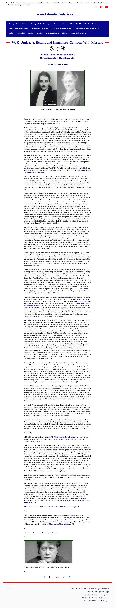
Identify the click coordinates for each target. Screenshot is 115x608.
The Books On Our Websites (40, 28)
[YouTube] (106, 7)
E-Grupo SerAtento (52, 33)
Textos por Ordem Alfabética (18, 24)
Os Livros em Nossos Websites (62, 28)
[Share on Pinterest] (63, 577)
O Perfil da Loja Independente (31, 2)
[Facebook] (96, 7)
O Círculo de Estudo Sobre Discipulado (73, 2)
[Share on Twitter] (49, 577)
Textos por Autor (59, 24)
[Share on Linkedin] (69, 577)
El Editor (40, 33)
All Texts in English (75, 24)
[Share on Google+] (57, 577)
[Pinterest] (101, 7)
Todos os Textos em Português (18, 28)
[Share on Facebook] (44, 577)
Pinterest (65, 33)
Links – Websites (16, 2)
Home (8, 2)
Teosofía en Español (91, 24)
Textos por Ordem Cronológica (41, 24)
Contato (30, 33)
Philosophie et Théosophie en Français (19, 5)
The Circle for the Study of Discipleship (97, 2)
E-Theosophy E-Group (79, 33)
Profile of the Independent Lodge (50, 2)
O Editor (11, 33)
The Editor (21, 33)
